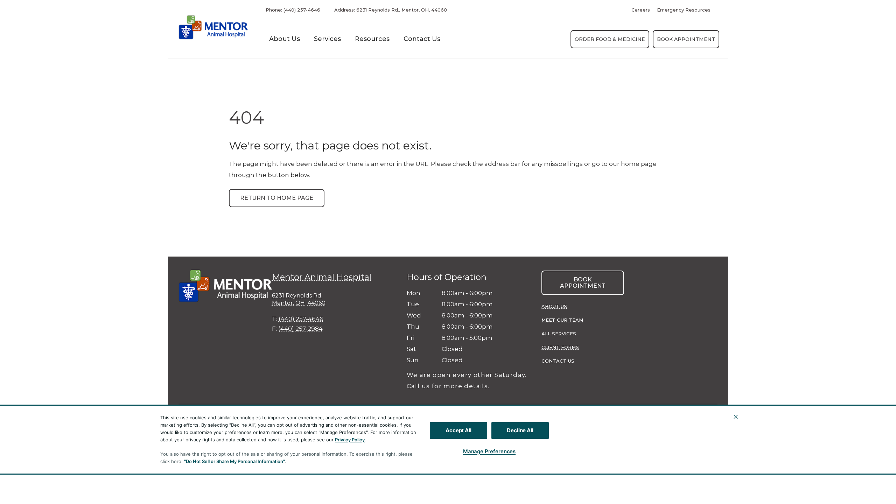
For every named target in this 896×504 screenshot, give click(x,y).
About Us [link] (554, 306)
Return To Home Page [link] (276, 198)
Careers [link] (640, 10)
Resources (372, 39)
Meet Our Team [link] (562, 320)
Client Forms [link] (560, 347)
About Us (284, 39)
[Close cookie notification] (735, 417)
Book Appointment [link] (686, 39)
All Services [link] (558, 333)
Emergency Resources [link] (683, 10)
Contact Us (422, 39)
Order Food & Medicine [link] (610, 39)
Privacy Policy (350, 439)
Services (327, 39)
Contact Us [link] (557, 361)
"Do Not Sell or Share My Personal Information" (234, 461)
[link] (213, 27)
